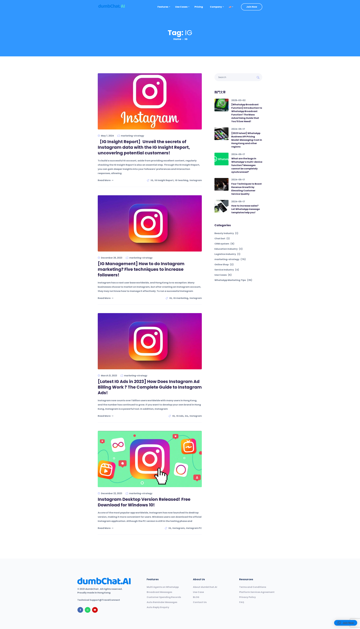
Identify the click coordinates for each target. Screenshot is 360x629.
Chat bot (222, 238)
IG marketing (180, 298)
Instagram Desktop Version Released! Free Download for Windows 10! (144, 502)
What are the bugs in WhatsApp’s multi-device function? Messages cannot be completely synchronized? (246, 165)
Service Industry (226, 269)
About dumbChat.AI (205, 587)
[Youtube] (95, 610)
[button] (230, 7)
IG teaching (181, 180)
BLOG (196, 597)
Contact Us (200, 602)
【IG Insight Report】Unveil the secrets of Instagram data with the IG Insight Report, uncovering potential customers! (144, 147)
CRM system (224, 243)
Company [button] (216, 6)
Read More (104, 180)
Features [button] (163, 6)
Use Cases (223, 275)
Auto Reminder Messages (162, 602)
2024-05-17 (238, 129)
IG (152, 180)
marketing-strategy (132, 135)
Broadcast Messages (159, 592)
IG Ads (180, 415)
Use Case (198, 592)
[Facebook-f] (80, 610)
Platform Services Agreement (256, 592)
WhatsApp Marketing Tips (233, 280)
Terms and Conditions (252, 587)
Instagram (196, 180)
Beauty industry (226, 233)
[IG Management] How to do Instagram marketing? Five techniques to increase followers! (141, 269)
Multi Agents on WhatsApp (163, 587)
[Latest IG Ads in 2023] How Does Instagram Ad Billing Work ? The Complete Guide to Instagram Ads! (150, 387)
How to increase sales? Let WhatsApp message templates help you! (245, 209)
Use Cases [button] (181, 6)
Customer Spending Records (164, 597)
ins (186, 415)
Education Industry (228, 249)
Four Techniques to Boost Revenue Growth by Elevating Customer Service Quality (246, 189)
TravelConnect (111, 600)
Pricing (198, 6)
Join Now (251, 6)
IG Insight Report (164, 180)
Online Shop (224, 264)
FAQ (241, 602)
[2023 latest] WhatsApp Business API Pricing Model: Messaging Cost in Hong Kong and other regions (246, 140)
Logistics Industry (227, 254)
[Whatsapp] (88, 610)
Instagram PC (194, 528)
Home (177, 39)
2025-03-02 (238, 100)
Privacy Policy (247, 597)
